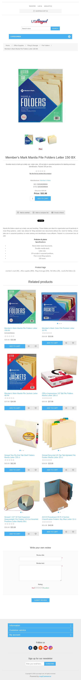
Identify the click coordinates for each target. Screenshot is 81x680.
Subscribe (50, 664)
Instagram (51, 648)
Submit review (40, 600)
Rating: (40, 584)
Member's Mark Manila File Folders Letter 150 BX (20, 329)
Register (32, 6)
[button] (20, 323)
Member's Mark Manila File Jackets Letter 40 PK (21, 394)
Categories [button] (15, 36)
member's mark (11, 271)
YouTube (46, 648)
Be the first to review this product (40, 173)
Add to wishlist (25, 212)
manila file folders (67, 271)
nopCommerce (45, 676)
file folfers (53, 271)
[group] (21, 306)
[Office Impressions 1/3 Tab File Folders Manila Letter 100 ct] (59, 372)
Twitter (35, 648)
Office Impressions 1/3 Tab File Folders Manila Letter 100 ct (57, 394)
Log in (40, 6)
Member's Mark (45, 180)
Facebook (30, 648)
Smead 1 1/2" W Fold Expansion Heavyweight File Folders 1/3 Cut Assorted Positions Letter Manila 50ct (21, 519)
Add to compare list (42, 212)
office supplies (25, 271)
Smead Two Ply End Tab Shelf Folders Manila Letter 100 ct (19, 456)
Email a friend (59, 212)
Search (55, 28)
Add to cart (42, 198)
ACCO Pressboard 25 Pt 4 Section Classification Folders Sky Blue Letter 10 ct (59, 518)
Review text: (40, 563)
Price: (37, 193)
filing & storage (40, 271)
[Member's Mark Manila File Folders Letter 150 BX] (29, 139)
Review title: (40, 555)
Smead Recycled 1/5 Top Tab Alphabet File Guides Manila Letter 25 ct (59, 456)
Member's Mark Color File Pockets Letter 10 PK (58, 329)
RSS (40, 648)
